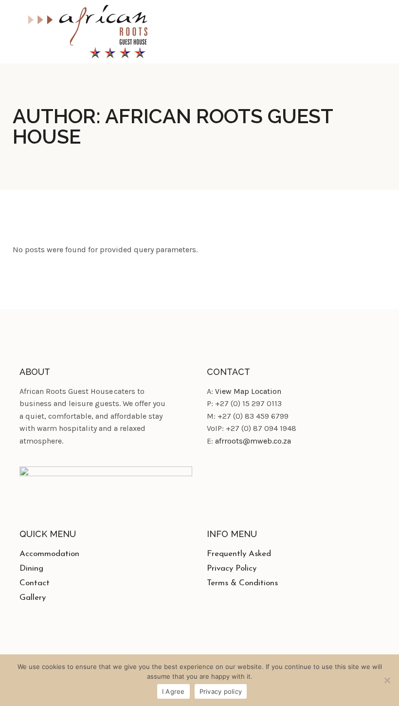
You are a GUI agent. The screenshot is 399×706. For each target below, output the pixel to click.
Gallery (32, 598)
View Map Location (248, 391)
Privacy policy (221, 691)
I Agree (173, 691)
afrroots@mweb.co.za (253, 441)
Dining (31, 568)
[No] (387, 680)
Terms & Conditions (242, 583)
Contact (34, 583)
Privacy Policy (231, 568)
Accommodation (49, 554)
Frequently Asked (239, 554)
